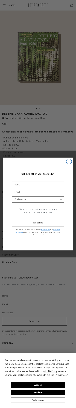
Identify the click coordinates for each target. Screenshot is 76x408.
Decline (38, 392)
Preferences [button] (61, 375)
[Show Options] (61, 199)
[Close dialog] (69, 161)
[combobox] (37, 199)
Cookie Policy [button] (50, 371)
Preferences (38, 400)
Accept (38, 385)
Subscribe (38, 223)
